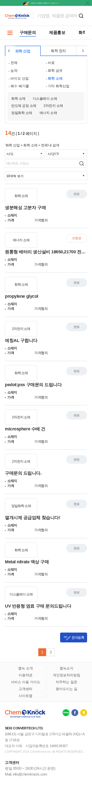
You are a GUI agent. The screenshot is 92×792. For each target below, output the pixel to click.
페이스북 (74, 712)
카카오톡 (83, 712)
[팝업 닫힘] (88, 3)
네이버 (66, 712)
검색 (81, 15)
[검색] (82, 163)
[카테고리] (10, 33)
